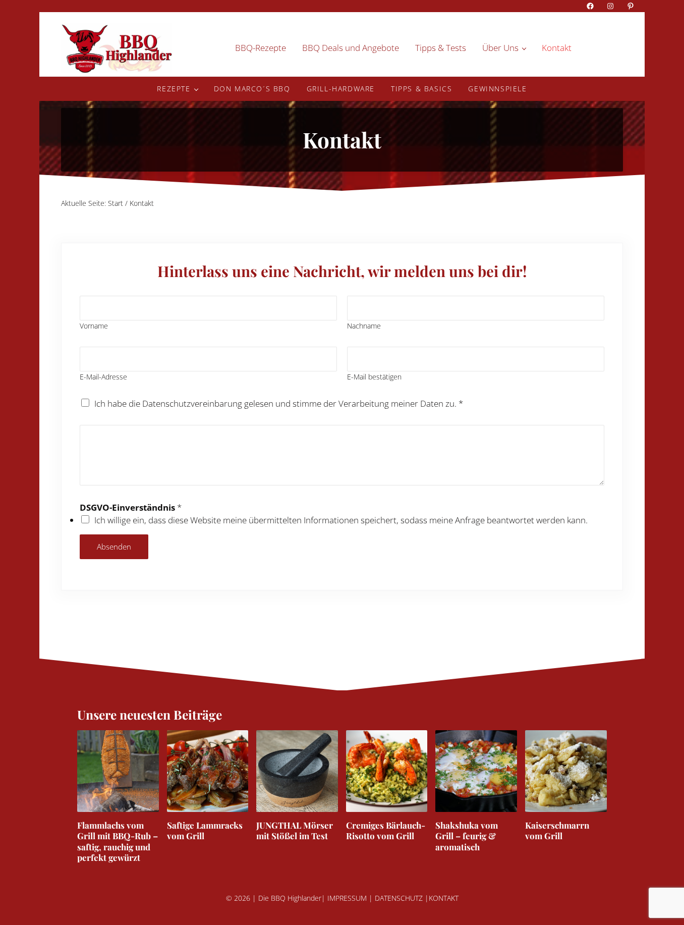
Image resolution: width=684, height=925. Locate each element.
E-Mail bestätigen (374, 377)
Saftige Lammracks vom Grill (205, 831)
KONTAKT (444, 898)
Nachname (364, 326)
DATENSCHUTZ (399, 898)
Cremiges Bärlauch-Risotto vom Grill (385, 831)
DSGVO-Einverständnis (131, 507)
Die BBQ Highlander (289, 898)
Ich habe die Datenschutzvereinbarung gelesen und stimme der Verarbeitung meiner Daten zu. (278, 403)
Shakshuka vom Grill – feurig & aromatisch (466, 836)
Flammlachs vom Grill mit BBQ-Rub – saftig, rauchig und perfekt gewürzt (117, 841)
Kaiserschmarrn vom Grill (557, 831)
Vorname (94, 326)
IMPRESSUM (347, 898)
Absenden (114, 546)
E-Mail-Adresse (103, 377)
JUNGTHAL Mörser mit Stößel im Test (294, 831)
